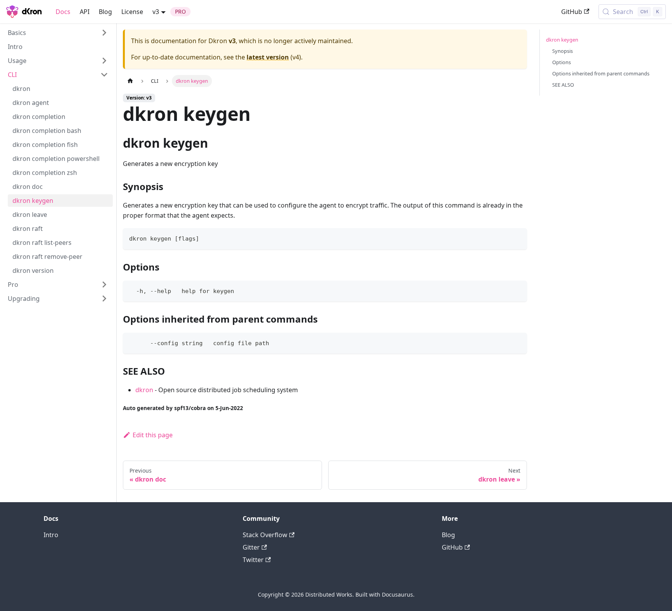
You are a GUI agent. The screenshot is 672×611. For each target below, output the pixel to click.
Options (561, 62)
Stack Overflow (265, 535)
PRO (180, 11)
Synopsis (562, 50)
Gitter (251, 547)
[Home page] (130, 81)
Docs (63, 11)
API (84, 11)
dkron (144, 390)
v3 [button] (155, 11)
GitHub (571, 11)
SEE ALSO (563, 84)
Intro (51, 535)
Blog (105, 11)
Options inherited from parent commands (600, 73)
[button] (58, 32)
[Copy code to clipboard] (517, 237)
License (132, 11)
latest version (268, 57)
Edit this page (153, 435)
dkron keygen (562, 39)
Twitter (253, 559)
